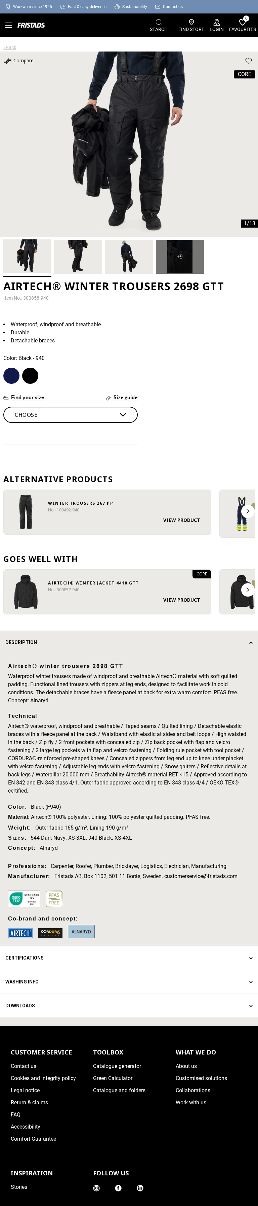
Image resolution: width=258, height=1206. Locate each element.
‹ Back (9, 47)
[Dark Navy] (11, 376)
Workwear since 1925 (32, 6)
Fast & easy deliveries (87, 6)
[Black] (30, 376)
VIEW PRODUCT (181, 520)
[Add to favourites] (249, 61)
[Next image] (248, 511)
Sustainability (134, 6)
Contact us (173, 6)
